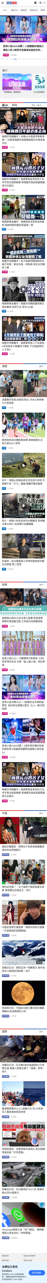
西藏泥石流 (34, 10)
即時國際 (5, 1076)
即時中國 (5, 854)
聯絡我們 (5, 1256)
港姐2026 (14, 10)
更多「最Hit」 (37, 105)
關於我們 (5, 1260)
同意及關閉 (36, 1273)
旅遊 (5, 55)
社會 (4, 407)
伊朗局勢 (43, 10)
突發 (4, 229)
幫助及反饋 (28, 1260)
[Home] (12, 2)
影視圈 (4, 147)
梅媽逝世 (24, 10)
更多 (41, 366)
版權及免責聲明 (29, 1256)
